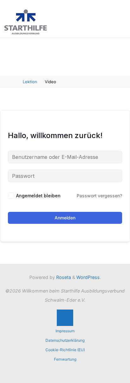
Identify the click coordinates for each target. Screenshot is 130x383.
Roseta (63, 277)
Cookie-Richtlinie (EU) (65, 349)
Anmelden (65, 217)
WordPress (88, 277)
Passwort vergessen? (99, 195)
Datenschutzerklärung (65, 340)
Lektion (30, 81)
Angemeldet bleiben (38, 195)
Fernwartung (65, 359)
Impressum (65, 330)
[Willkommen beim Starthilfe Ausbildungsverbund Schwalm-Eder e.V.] (25, 21)
